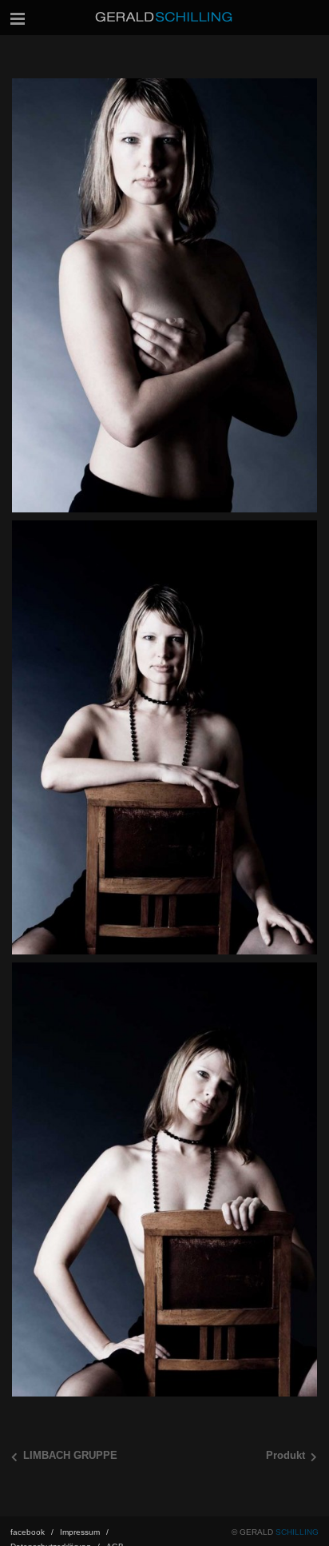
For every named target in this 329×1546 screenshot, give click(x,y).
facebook (32, 1532)
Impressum (84, 1532)
